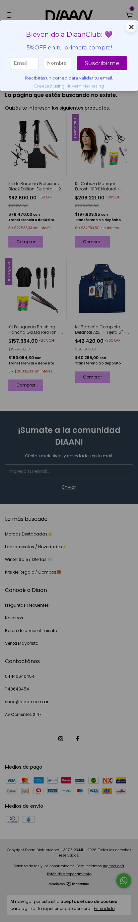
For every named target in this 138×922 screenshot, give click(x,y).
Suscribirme (102, 63)
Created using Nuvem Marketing (69, 86)
